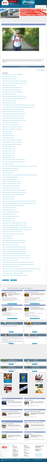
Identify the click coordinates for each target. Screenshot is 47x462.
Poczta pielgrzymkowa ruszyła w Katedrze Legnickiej (11, 266)
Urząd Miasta (10, 459)
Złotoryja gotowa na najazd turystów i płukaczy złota (9, 363)
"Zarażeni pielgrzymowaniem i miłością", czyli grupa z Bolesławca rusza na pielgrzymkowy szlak (18, 262)
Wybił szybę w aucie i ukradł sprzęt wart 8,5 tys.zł (9, 297)
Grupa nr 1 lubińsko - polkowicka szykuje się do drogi (11, 185)
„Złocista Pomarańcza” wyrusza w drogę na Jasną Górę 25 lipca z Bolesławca (15, 275)
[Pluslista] (28, 2)
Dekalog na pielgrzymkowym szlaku (8, 135)
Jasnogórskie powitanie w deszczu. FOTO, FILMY (32, 325)
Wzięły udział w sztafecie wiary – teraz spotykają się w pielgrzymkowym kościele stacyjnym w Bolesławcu (19, 166)
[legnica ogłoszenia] (23, 377)
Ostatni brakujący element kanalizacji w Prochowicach (9, 326)
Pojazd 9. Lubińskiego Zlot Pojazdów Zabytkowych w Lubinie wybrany (12, 405)
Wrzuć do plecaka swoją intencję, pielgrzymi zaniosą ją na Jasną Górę (13, 240)
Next (20, 13)
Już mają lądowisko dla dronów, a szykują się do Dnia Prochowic (10, 325)
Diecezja (6, 459)
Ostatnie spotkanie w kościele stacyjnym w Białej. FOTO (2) (12, 87)
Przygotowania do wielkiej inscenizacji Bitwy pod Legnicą (33, 369)
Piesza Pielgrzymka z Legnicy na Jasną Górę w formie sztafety (12, 273)
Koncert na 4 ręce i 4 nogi (6, 312)
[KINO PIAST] (39, 388)
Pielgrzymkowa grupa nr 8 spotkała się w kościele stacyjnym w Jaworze (14, 113)
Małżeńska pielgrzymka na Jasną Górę (8, 214)
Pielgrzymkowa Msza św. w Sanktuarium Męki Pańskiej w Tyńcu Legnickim (14, 222)
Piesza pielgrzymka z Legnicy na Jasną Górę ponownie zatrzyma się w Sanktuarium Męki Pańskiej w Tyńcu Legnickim (21, 268)
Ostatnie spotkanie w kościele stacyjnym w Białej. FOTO (11, 89)
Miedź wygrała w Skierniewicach (29, 312)
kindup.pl (41, 459)
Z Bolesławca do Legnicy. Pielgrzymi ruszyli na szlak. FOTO (12, 231)
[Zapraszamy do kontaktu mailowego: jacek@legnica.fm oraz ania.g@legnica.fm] (33, 12)
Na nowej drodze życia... (29, 326)
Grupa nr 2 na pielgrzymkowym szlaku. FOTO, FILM (10, 212)
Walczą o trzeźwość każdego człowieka (30, 302)
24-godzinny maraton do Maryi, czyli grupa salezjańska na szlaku (13, 111)
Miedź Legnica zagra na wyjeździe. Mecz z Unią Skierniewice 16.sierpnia (33, 314)
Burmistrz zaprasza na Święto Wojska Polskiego (32, 362)
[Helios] (23, 388)
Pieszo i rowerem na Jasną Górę (7, 163)
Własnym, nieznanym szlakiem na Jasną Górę (9, 244)
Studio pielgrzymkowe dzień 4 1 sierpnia (9, 150)
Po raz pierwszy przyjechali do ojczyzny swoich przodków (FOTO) (11, 416)
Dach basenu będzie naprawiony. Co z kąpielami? (32, 363)
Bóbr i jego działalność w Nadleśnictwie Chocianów (9, 439)
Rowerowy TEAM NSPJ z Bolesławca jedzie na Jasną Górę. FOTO (13, 109)
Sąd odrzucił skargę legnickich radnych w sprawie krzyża (10, 299)
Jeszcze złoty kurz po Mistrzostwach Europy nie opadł (9, 362)
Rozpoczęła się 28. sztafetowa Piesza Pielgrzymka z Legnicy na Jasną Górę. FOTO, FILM (17, 227)
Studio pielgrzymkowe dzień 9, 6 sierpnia (9, 76)
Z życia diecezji (9, 21)
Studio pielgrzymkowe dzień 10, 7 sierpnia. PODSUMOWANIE (12, 74)
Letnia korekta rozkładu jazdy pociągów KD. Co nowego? (10, 429)
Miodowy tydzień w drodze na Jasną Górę (9, 78)
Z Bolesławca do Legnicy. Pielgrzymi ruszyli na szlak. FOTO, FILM (13, 233)
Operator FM (3, 459)
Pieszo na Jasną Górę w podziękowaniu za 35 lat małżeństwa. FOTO (13, 159)
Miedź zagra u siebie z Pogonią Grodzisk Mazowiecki (32, 316)
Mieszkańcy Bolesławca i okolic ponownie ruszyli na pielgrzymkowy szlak (14, 190)
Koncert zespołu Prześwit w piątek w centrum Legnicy (10, 313)
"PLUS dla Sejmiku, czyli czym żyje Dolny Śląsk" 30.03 (9, 370)
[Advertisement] (23, 351)
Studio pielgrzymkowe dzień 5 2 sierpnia (9, 146)
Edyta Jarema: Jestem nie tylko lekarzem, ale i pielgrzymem (12, 139)
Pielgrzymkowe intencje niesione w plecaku (9, 207)
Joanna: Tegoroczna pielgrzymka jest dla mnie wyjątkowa (11, 144)
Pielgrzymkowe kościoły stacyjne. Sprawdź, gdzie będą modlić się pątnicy (14, 251)
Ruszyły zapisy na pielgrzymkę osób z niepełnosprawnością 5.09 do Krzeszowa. (34, 301)
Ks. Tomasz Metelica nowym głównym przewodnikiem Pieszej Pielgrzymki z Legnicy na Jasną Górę (18, 105)
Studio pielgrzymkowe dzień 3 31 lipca (8, 155)
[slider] (10, 13)
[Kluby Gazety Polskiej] (39, 377)
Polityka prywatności (38, 455)
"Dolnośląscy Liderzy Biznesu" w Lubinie (31, 416)
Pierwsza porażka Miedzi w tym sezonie (30, 315)
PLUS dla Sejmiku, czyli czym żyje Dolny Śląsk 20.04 (9, 369)
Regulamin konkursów (38, 454)
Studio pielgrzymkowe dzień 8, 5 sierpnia (9, 100)
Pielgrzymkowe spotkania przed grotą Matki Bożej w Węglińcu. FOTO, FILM (14, 96)
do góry (26, 459)
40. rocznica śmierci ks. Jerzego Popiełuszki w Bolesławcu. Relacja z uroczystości (35, 439)
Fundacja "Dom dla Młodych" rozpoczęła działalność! (32, 297)
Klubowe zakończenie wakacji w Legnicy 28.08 (9, 315)
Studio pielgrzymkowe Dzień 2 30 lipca (8, 196)
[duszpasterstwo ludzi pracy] (8, 388)
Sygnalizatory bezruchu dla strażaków (7, 300)
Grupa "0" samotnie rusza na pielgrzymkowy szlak (10, 122)
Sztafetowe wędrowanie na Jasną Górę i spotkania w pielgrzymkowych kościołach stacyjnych (17, 270)
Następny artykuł (13, 280)
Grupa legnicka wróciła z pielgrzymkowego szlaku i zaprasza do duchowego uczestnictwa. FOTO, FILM (19, 201)
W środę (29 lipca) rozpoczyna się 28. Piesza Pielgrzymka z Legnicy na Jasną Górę (15, 255)
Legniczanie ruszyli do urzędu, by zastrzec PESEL (9, 298)
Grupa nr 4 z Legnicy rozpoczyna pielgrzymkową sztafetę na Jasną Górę (14, 246)
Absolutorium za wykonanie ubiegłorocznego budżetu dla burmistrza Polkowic (35, 429)
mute (41, 65)
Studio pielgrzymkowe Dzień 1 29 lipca (8, 218)
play (3, 65)
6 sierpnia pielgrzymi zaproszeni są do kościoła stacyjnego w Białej (13, 194)
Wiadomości (4, 21)
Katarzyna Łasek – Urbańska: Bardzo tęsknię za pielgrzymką (12, 126)
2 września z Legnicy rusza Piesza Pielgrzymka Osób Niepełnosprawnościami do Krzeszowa (32, 299)
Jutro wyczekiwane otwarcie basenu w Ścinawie (32, 405)
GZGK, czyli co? (28, 370)
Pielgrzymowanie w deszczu (7, 131)
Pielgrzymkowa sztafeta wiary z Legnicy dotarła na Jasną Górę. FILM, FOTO (14, 80)
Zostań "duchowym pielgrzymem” (7, 236)
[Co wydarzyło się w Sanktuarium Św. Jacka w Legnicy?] (8, 378)
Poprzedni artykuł (5, 280)
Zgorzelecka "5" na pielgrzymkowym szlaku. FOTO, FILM (11, 181)
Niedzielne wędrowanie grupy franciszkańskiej (9, 177)
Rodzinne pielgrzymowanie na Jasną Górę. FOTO (10, 168)
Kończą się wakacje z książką (6, 314)
